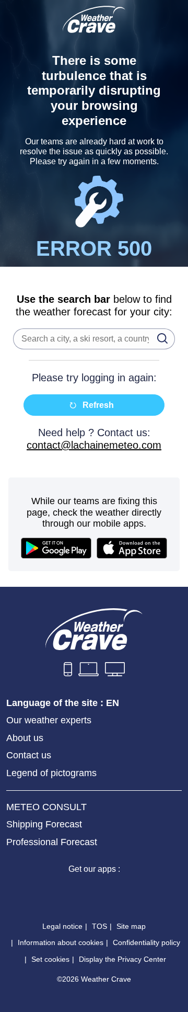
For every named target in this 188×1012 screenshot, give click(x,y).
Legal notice (62, 926)
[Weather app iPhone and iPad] (56, 890)
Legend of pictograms (51, 773)
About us (24, 738)
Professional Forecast (51, 842)
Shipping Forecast (44, 824)
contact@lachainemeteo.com (94, 445)
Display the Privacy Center (122, 959)
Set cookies (50, 959)
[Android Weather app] (132, 890)
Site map (131, 926)
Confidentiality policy (146, 942)
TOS (99, 926)
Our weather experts (48, 720)
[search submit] (159, 338)
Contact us (28, 755)
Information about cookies (60, 942)
